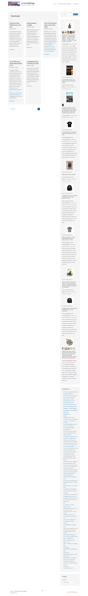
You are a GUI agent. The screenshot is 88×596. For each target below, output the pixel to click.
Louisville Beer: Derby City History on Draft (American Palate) (69, 81)
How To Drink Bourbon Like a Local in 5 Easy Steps (50, 25)
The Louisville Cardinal (68, 519)
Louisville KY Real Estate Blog (69, 476)
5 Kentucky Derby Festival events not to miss (15, 25)
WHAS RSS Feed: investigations (70, 549)
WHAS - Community (67, 540)
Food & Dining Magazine (68, 424)
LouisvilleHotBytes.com (68, 496)
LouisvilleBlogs (28, 3)
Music (64, 501)
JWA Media (65, 429)
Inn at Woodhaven (50, 51)
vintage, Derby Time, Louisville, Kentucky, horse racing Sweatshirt (69, 310)
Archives (64, 579)
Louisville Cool (76, 3)
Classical (65, 414)
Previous (12, 109)
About (54, 3)
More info (71, 46)
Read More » (12, 49)
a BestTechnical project (72, 592)
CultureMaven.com (67, 417)
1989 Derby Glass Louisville (68, 174)
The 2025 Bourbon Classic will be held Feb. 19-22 (16, 63)
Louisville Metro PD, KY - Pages (70, 482)
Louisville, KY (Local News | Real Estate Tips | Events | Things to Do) (70, 491)
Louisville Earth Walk (67, 450)
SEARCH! (75, 14)
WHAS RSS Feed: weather (68, 554)
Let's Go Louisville (67, 446)
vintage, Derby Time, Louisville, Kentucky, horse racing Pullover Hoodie (69, 197)
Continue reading (48, 44)
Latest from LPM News (68, 433)
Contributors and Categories (64, 3)
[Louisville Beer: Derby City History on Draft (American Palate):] (69, 70)
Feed (72, 393)
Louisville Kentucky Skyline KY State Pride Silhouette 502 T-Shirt (69, 133)
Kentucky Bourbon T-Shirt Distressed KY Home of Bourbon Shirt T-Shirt (68, 238)
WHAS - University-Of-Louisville (70, 543)
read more (67, 62)
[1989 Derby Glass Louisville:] (70, 165)
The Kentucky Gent (67, 514)
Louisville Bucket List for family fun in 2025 (33, 62)
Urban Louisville (66, 538)
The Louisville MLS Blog (68, 534)
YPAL (64, 566)
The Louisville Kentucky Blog (69, 524)
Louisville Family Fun (67, 455)
